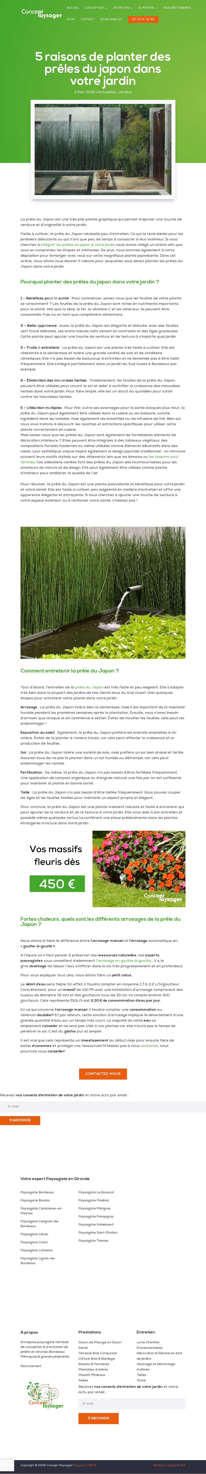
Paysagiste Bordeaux (37, 1192)
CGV (182, 1465)
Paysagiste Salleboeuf (96, 1225)
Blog (71, 19)
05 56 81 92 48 (143, 19)
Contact (87, 19)
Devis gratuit (111, 19)
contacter (149, 1046)
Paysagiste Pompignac (96, 1217)
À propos (146, 8)
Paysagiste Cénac (34, 1234)
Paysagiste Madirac (93, 1200)
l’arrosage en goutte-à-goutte (123, 961)
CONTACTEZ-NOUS (103, 1074)
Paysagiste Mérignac (94, 1208)
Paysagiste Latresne (37, 1250)
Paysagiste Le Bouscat (96, 1192)
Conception (94, 8)
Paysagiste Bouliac (35, 1200)
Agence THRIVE (86, 1465)
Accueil (73, 8)
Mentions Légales (165, 1465)
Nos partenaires (177, 8)
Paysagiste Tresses (93, 1241)
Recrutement (31, 1366)
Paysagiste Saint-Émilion (97, 1233)
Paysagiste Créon (34, 1242)
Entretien (121, 8)
